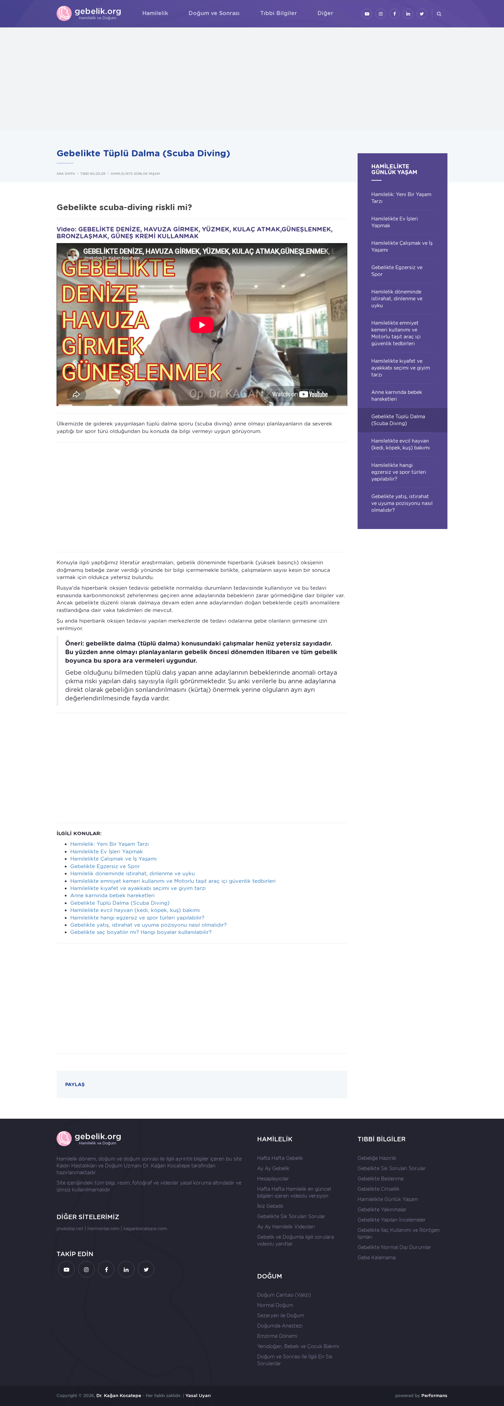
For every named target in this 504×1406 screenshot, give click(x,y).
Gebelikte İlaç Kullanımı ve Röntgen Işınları (399, 1233)
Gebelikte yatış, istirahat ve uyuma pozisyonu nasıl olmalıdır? (148, 925)
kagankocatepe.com (145, 1228)
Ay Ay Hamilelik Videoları (286, 1226)
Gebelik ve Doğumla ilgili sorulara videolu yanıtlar (295, 1240)
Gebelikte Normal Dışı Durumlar (394, 1247)
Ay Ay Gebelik (273, 1168)
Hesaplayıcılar (273, 1178)
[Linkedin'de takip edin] (408, 14)
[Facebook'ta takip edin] (394, 14)
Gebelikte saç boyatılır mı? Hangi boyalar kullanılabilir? (141, 932)
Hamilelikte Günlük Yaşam (388, 1199)
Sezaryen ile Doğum (280, 1315)
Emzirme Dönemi (277, 1336)
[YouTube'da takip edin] (367, 14)
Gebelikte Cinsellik (378, 1189)
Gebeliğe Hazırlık (377, 1158)
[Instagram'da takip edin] (380, 14)
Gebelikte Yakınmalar (382, 1209)
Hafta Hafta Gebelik (280, 1158)
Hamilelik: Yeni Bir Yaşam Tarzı (109, 844)
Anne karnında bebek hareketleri (112, 895)
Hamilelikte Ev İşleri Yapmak (106, 852)
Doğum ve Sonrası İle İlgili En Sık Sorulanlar (295, 1360)
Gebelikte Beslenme (381, 1178)
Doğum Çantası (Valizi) (284, 1295)
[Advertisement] (252, 79)
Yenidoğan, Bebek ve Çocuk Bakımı (298, 1346)
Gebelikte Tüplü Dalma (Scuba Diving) (120, 903)
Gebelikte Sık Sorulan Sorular (291, 1216)
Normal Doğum (275, 1305)
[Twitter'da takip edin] (422, 14)
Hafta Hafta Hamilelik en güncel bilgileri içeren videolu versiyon (294, 1192)
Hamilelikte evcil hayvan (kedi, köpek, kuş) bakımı (135, 910)
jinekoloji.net (70, 1228)
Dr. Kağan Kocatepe (166, 1165)
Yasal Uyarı (198, 1395)
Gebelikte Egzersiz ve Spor (105, 866)
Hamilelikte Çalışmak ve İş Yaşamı (113, 859)
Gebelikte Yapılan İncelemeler (392, 1220)
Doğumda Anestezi (279, 1326)
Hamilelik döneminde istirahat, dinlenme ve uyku (132, 873)
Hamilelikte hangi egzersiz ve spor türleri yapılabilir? (137, 918)
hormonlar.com (103, 1228)
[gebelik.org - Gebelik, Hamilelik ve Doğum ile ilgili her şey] (89, 13)
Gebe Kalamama (377, 1257)
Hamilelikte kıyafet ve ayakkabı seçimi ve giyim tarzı (138, 888)
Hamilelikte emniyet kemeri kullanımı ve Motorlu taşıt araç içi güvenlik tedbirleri (173, 881)
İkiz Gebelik (270, 1206)
